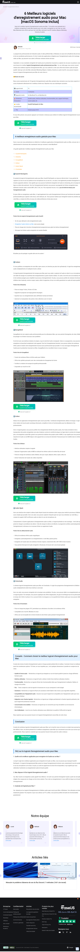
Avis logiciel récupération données (32, 913)
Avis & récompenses (8, 912)
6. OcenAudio (18, 169)
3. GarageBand (19, 160)
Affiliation (5, 920)
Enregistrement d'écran (13, 6)
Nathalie (20, 46)
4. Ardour (17, 163)
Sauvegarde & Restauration (33, 920)
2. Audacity (18, 157)
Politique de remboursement (17, 913)
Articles (29, 906)
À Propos (5, 909)
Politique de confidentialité (19, 917)
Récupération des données (32, 909)
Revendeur (5, 918)
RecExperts (44, 927)
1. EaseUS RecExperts (20, 154)
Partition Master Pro (47, 919)
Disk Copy (44, 921)
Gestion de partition (31, 917)
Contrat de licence (17, 920)
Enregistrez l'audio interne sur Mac (24, 224)
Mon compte (6, 923)
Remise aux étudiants (6, 927)
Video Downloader (30, 931)
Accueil (5, 6)
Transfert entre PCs (31, 925)
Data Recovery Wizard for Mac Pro (49, 915)
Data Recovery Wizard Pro (48, 911)
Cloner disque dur (30, 922)
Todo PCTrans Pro (46, 924)
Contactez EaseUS (7, 915)
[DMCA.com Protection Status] (12, 947)
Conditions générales (18, 922)
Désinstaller (16, 909)
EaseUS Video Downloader (48, 930)
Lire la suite (8, 840)
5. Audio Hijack (19, 166)
